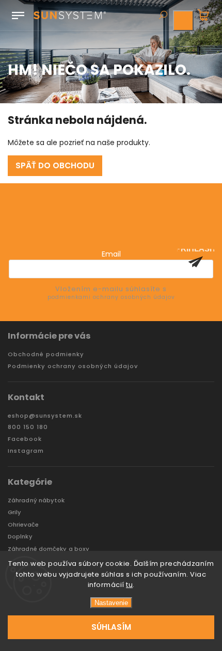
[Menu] (18, 13)
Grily (15, 512)
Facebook (25, 439)
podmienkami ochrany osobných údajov (111, 297)
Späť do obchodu (54, 165)
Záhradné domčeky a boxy (48, 549)
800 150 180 (28, 427)
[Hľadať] (162, 16)
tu (129, 585)
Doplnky (20, 537)
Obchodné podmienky (46, 354)
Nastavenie (111, 603)
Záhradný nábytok (36, 500)
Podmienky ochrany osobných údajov (73, 366)
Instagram (26, 451)
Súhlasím (111, 627)
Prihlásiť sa (195, 262)
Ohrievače (23, 525)
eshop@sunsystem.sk (45, 416)
